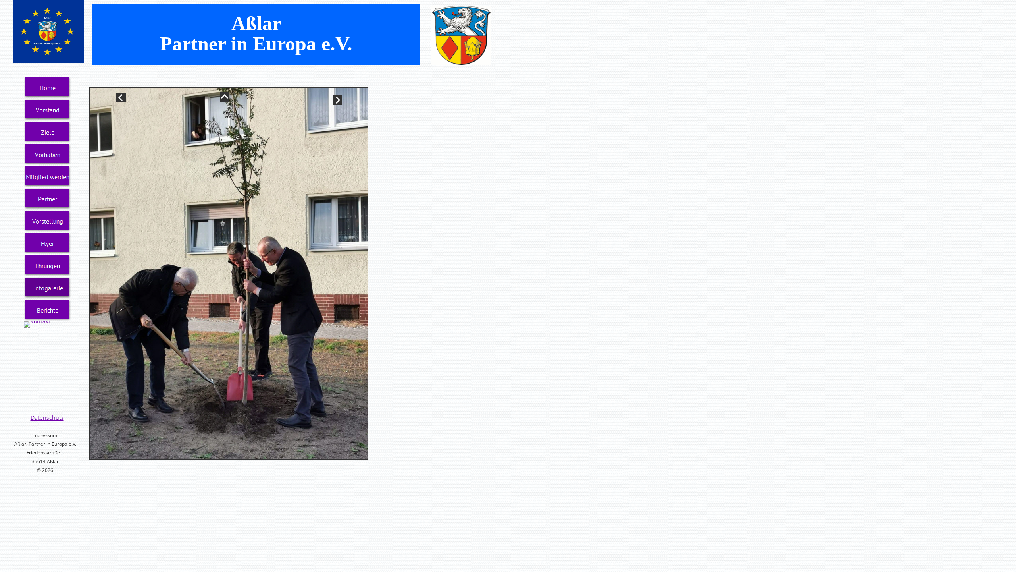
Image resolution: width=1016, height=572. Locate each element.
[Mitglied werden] (47, 177)
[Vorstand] (47, 110)
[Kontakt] (37, 324)
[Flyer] (47, 243)
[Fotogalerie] (47, 288)
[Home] (47, 88)
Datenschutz (47, 417)
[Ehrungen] (47, 266)
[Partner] (47, 199)
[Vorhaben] (47, 154)
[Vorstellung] (47, 221)
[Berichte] (47, 310)
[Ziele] (47, 132)
